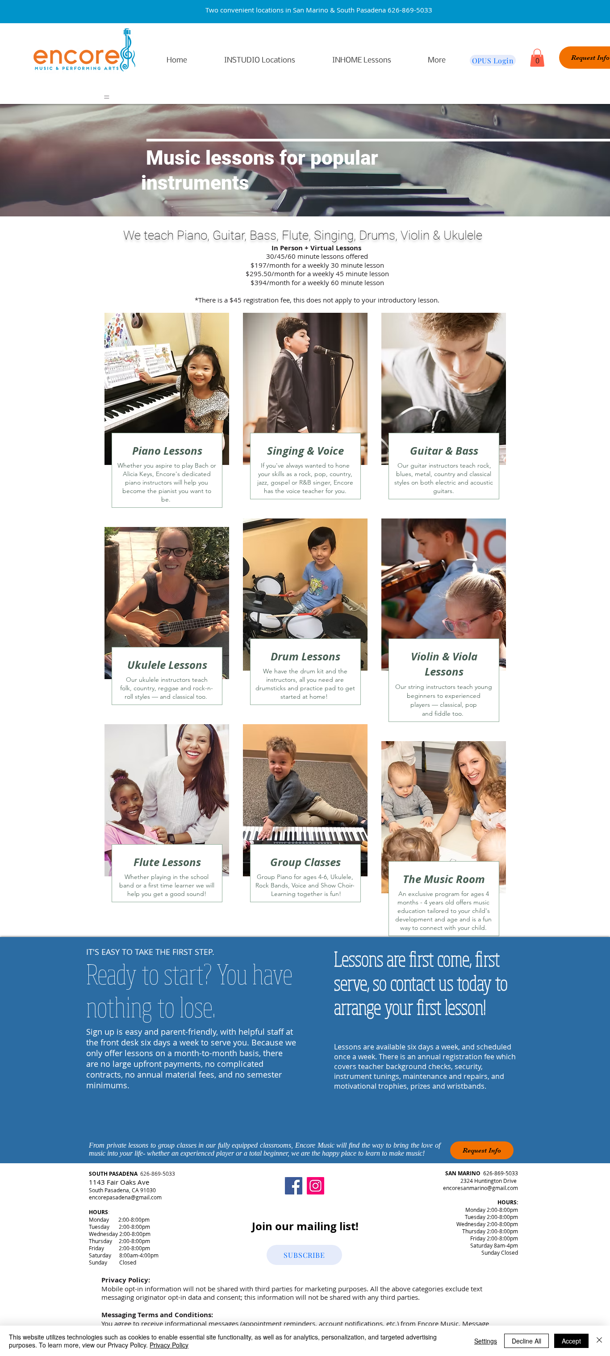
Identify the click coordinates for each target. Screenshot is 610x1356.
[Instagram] (315, 1185)
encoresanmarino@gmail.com (480, 1187)
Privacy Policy (169, 1344)
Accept (571, 1340)
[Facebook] (293, 1185)
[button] (537, 58)
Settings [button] (485, 1340)
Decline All (526, 1340)
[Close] (599, 1341)
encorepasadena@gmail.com (125, 1197)
